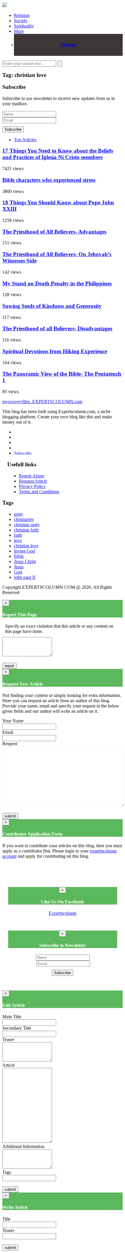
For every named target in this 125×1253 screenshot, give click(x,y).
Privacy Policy (32, 486)
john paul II (24, 577)
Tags (6, 1172)
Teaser (8, 1039)
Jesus (19, 566)
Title (6, 1218)
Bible (19, 556)
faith (18, 535)
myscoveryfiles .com (42, 401)
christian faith (26, 529)
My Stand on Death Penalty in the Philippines (57, 283)
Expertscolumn (62, 913)
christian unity (27, 524)
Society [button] (21, 20)
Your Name (13, 720)
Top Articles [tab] (25, 139)
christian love (26, 545)
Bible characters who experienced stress (48, 180)
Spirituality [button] (24, 25)
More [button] (19, 31)
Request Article (33, 481)
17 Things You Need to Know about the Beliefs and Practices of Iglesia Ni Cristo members (57, 154)
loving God (24, 550)
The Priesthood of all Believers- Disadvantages (57, 328)
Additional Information (23, 1146)
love (18, 540)
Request (9, 743)
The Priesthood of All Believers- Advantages (54, 232)
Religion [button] (22, 15)
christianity (24, 519)
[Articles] (4, 5)
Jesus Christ (25, 561)
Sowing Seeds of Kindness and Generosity (52, 306)
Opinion (68, 44)
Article (8, 1065)
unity (18, 514)
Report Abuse (31, 475)
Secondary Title (16, 1028)
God (18, 571)
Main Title (11, 1016)
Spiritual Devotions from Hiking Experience (54, 351)
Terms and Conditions (39, 491)
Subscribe (13, 129)
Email (7, 732)
